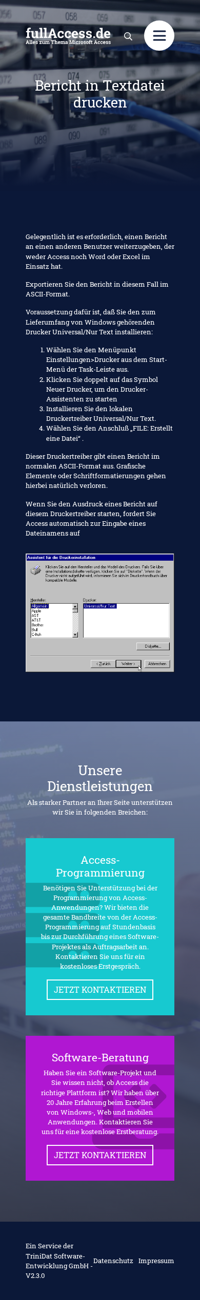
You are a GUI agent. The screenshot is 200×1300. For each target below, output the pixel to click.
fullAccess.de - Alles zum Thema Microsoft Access (68, 35)
